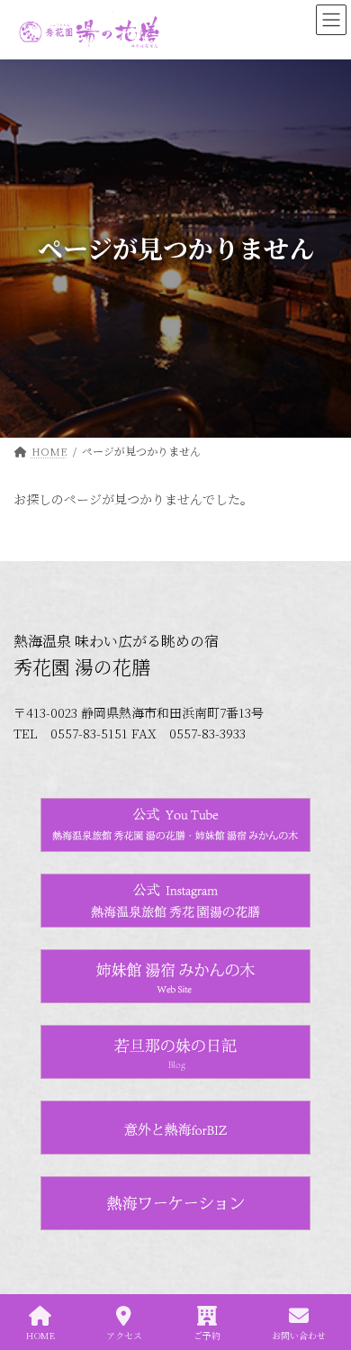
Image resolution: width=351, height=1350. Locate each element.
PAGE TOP (322, 1268)
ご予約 (207, 1334)
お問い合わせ (299, 1334)
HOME (40, 1334)
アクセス (124, 1334)
